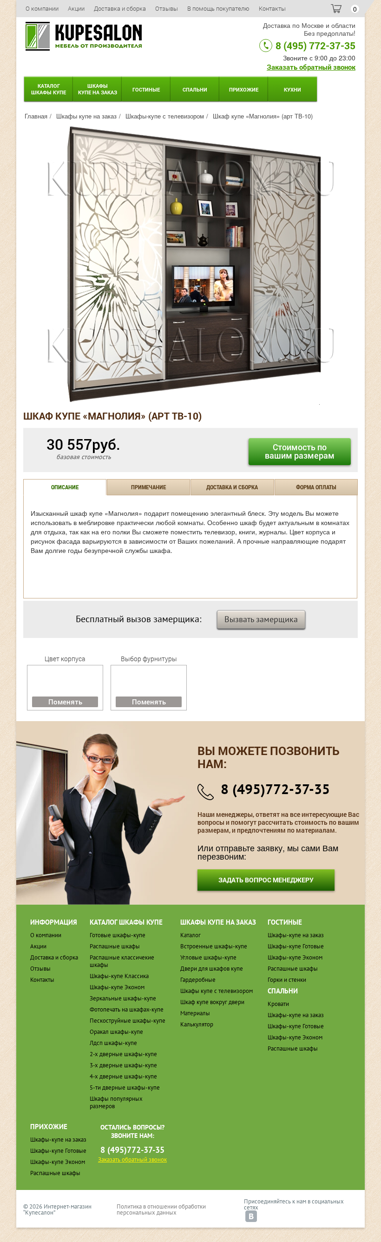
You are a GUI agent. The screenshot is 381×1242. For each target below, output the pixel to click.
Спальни (195, 89)
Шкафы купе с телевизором (216, 991)
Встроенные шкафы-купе (213, 946)
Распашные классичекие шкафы (122, 961)
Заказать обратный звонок (311, 67)
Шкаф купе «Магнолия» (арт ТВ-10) (263, 116)
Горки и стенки (287, 980)
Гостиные (146, 89)
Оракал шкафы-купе (116, 1032)
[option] (190, 265)
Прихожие (243, 89)
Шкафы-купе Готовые (296, 946)
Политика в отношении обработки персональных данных (161, 1209)
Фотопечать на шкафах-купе (127, 1009)
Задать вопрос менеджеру (266, 879)
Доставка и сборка (120, 8)
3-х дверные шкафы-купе (123, 1065)
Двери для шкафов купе (211, 969)
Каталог (48, 89)
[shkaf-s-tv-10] (191, 264)
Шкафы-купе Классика (119, 976)
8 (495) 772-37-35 (315, 45)
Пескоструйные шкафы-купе (127, 1021)
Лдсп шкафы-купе (113, 1043)
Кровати (278, 1004)
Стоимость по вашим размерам (300, 451)
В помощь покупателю (218, 8)
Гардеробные (198, 980)
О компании (42, 8)
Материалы (195, 1013)
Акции (76, 8)
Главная (36, 116)
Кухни (292, 89)
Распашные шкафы (115, 946)
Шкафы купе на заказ (86, 116)
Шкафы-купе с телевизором (164, 116)
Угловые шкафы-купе (208, 957)
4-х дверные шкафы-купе (123, 1076)
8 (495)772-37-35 (275, 789)
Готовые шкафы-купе (117, 935)
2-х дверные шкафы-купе (123, 1054)
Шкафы (97, 89)
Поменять (65, 701)
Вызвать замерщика (261, 619)
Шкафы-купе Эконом (117, 987)
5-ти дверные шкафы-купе (125, 1087)
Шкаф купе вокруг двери (212, 1002)
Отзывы (166, 8)
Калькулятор (196, 1024)
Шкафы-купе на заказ (296, 935)
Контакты (272, 8)
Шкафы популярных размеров (116, 1102)
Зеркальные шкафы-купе (123, 998)
